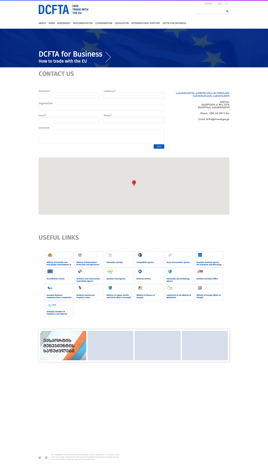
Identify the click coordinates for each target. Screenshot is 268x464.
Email (42, 115)
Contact (208, 3)
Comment (44, 127)
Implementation (83, 23)
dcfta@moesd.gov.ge (217, 119)
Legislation (122, 23)
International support (145, 23)
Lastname (110, 91)
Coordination (103, 23)
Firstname (45, 91)
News (52, 23)
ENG (226, 3)
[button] (134, 183)
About (42, 23)
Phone (108, 115)
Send (159, 146)
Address (225, 371)
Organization (46, 103)
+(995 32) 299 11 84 (219, 113)
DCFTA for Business (174, 23)
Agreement (64, 23)
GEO (220, 3)
